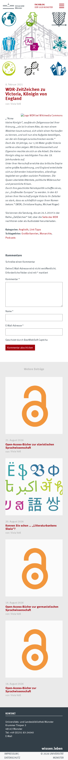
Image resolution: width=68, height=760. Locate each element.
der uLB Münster (44, 7)
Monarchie (45, 233)
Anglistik (23, 229)
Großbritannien (30, 233)
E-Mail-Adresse (14, 325)
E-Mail (8, 736)
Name (9, 311)
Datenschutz (12, 758)
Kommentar (12, 279)
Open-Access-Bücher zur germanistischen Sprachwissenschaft (31, 609)
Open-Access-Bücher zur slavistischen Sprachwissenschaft (29, 446)
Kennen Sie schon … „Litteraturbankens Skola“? (31, 527)
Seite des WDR (50, 217)
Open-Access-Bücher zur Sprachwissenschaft (20, 690)
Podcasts (10, 238)
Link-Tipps (35, 229)
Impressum (11, 754)
